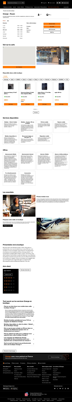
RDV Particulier (52, 29)
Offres (28, 31)
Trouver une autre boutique (8, 10)
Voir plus (36, 112)
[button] (36, 109)
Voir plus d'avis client (25, 269)
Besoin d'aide (52, 23)
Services (28, 30)
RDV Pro (52, 32)
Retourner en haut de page (9, 350)
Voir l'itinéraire (19, 67)
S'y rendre (52, 26)
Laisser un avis (8, 274)
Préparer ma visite (8, 225)
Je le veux (11, 104)
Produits (28, 26)
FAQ (27, 28)
